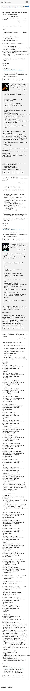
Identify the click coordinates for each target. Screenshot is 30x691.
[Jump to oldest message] (4, 79)
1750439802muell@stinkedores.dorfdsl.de (13, 230)
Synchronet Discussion (19, 7)
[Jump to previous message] (8, 79)
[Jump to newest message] (22, 79)
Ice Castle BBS (6, 2)
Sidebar (26, 6)
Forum (4, 7)
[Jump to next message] (18, 79)
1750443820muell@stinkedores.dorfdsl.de (13, 70)
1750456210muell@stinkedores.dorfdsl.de (13, 668)
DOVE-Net (9, 7)
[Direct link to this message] (13, 79)
